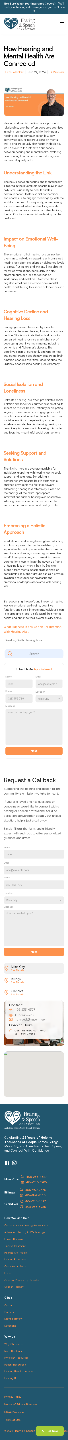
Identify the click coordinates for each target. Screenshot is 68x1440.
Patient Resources (15, 1364)
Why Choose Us (13, 1344)
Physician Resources (16, 1357)
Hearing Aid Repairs (16, 1252)
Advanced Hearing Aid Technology (24, 1232)
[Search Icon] (34, 653)
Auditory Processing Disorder (21, 1279)
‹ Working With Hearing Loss (23, 640)
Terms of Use (12, 1419)
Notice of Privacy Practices (21, 1404)
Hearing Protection (15, 1259)
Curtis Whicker (14, 72)
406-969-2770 (35, 1190)
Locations (10, 1325)
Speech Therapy (14, 1286)
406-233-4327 (25, 1009)
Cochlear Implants (15, 1266)
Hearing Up (10, 1378)
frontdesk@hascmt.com (30, 1019)
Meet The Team (13, 1350)
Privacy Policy (12, 1396)
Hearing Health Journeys (18, 1371)
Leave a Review (13, 1318)
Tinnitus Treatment (15, 1245)
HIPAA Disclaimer (14, 1412)
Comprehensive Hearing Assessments (26, 1225)
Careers (9, 1311)
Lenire (7, 1272)
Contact (9, 1305)
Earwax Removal (13, 1238)
